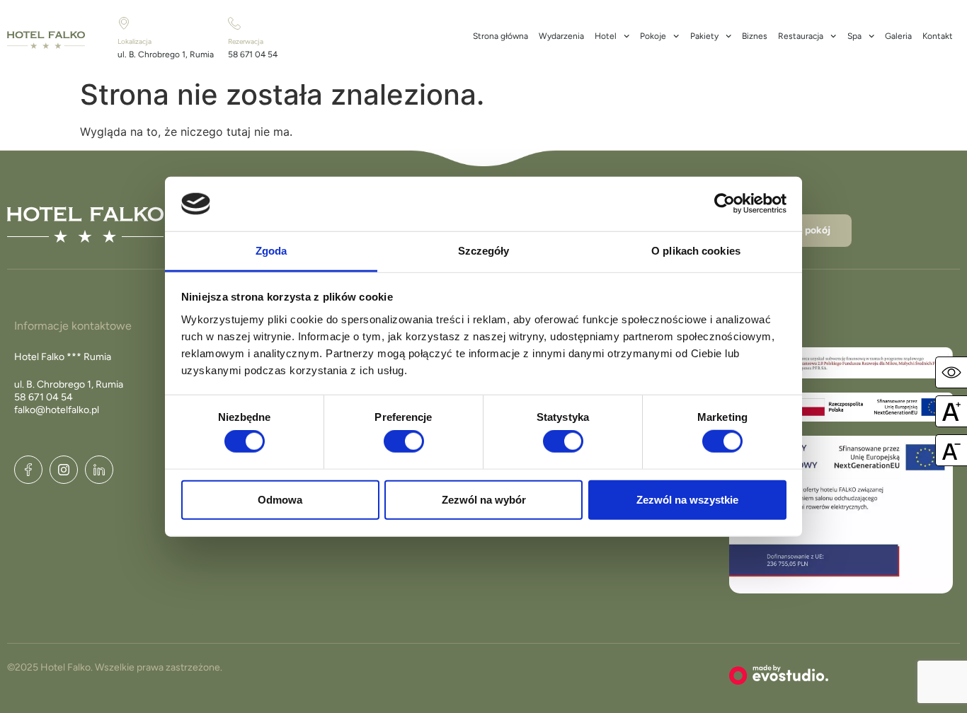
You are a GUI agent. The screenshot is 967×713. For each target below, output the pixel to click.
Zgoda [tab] (271, 251)
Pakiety (704, 36)
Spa (854, 36)
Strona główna (500, 36)
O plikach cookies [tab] (695, 251)
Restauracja (800, 36)
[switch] (404, 441)
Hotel (606, 36)
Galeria (898, 36)
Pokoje (653, 36)
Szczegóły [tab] (484, 251)
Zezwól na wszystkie (687, 499)
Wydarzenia (561, 36)
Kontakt (937, 36)
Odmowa (280, 499)
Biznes (754, 36)
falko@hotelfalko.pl (56, 410)
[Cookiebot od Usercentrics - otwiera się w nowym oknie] (724, 203)
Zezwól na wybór (484, 499)
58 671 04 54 (252, 54)
